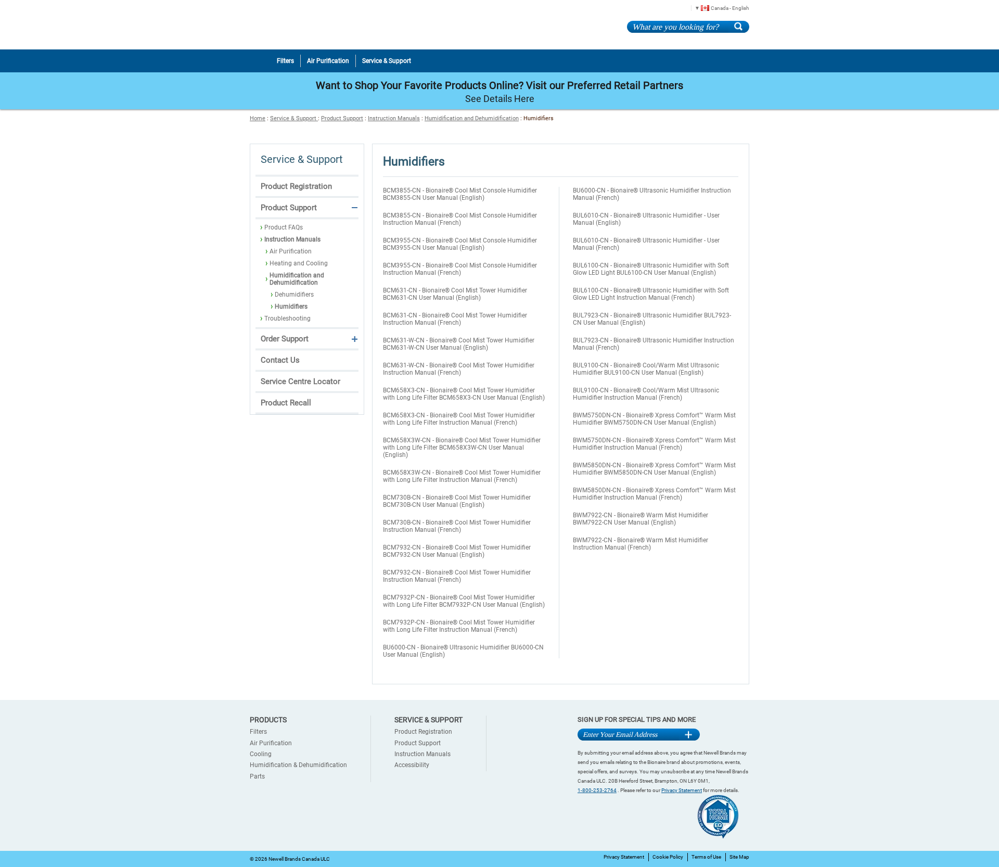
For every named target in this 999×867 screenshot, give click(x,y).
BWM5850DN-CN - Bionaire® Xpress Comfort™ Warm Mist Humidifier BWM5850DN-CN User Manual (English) (654, 469)
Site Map (739, 857)
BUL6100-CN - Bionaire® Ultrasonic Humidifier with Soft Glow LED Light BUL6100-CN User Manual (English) (651, 269)
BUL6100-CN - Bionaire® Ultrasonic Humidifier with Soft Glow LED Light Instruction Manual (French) (651, 294)
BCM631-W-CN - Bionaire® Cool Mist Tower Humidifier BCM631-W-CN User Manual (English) (458, 344)
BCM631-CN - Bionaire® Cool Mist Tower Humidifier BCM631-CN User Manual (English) (455, 294)
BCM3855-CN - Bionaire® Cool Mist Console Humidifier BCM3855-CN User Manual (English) (460, 194)
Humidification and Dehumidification (472, 118)
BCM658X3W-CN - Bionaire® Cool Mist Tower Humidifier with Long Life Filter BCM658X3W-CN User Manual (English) (462, 447)
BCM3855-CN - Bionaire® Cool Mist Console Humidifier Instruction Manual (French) (460, 219)
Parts (257, 776)
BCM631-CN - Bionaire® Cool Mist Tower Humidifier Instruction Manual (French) (455, 319)
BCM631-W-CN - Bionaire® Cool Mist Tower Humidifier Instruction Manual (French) (458, 369)
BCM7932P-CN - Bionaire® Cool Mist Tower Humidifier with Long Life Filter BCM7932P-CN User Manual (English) (464, 601)
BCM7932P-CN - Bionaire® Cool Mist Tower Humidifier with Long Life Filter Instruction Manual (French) (459, 626)
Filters (258, 731)
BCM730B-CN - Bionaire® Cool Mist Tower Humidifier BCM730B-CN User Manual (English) (457, 501)
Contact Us (280, 360)
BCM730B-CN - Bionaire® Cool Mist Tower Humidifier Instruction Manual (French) (457, 526)
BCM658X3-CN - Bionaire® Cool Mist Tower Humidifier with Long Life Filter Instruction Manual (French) (459, 419)
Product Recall (286, 402)
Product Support (342, 118)
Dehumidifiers (294, 294)
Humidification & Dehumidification (298, 765)
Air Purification (291, 251)
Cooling (261, 754)
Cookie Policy (667, 857)
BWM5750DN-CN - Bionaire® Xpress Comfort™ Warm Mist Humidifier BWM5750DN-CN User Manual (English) (654, 419)
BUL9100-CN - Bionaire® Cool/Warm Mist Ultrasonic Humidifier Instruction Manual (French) (646, 394)
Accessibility (411, 765)
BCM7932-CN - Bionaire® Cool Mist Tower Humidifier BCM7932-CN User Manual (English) (457, 551)
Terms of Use (706, 857)
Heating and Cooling (299, 263)
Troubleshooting (287, 318)
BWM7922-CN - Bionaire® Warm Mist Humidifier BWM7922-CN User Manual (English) (640, 519)
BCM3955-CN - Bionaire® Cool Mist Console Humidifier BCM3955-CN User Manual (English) (460, 244)
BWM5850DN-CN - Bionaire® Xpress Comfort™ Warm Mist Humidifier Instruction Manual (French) (654, 494)
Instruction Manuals (394, 118)
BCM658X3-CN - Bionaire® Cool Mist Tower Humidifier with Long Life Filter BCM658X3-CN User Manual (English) (464, 394)
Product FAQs (283, 227)
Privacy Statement (681, 790)
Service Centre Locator (300, 381)
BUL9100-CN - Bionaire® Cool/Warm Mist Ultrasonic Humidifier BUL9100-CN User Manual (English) (646, 369)
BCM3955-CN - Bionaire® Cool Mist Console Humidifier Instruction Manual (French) (460, 269)
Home (257, 118)
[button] (718, 7)
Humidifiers (291, 306)
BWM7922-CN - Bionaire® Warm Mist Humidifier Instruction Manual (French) (640, 544)
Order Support (285, 338)
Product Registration (296, 186)
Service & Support (294, 118)
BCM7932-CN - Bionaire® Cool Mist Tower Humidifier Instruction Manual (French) (457, 576)
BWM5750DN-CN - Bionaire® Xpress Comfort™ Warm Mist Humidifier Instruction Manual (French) (654, 444)
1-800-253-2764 (597, 790)
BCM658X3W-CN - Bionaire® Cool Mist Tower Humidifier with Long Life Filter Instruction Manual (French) (462, 476)
